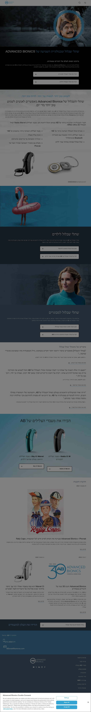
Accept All (66, 707)
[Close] (88, 702)
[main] (45, 702)
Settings (66, 698)
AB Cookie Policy (8, 709)
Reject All (66, 702)
